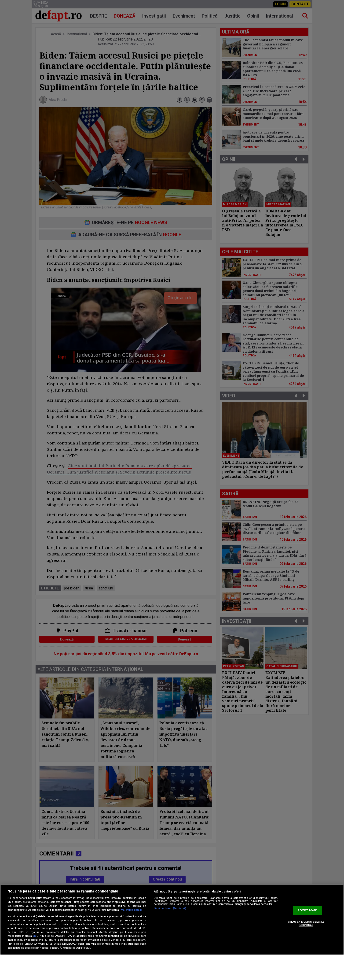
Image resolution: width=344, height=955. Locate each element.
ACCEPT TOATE (307, 910)
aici (35, 936)
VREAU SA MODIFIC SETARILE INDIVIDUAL (306, 924)
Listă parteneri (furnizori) (170, 908)
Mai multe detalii (131, 909)
